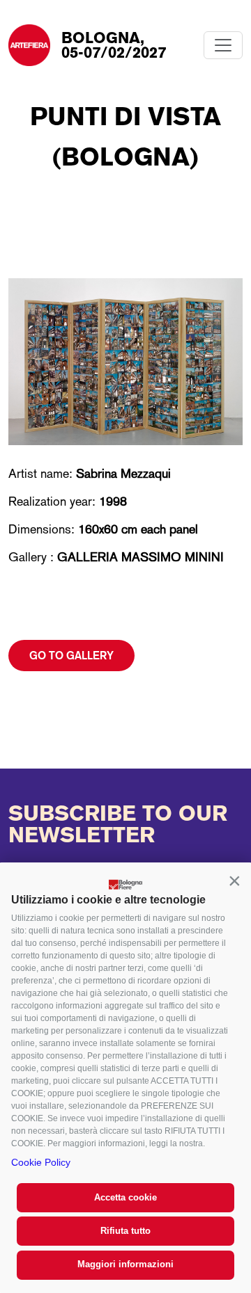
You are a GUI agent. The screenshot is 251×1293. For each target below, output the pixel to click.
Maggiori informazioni (125, 1264)
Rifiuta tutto (125, 1231)
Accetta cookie (125, 1197)
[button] (234, 880)
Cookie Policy (40, 1162)
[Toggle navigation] (223, 45)
